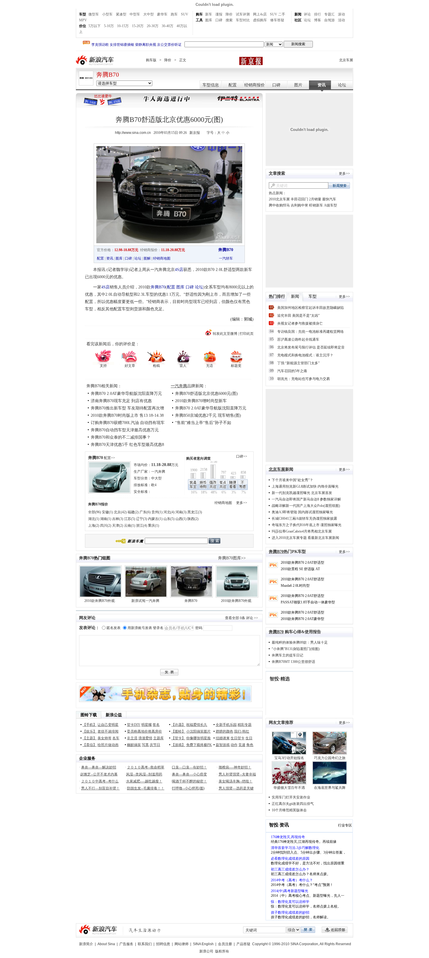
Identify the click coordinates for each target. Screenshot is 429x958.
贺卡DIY (133, 725)
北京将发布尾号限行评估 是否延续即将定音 (311, 347)
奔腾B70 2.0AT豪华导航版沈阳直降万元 (126, 393)
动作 (234, 745)
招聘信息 (163, 944)
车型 (82, 14)
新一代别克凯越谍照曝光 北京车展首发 (302, 493)
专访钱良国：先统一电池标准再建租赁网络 (310, 332)
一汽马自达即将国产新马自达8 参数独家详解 (306, 499)
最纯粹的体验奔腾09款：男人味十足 (300, 642)
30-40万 (167, 26)
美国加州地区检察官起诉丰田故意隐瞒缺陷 (310, 308)
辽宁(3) (141, 519)
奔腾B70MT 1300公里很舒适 (293, 662)
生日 (248, 738)
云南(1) (129, 525)
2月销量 (315, 199)
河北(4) (169, 512)
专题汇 (329, 14)
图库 (208, 20)
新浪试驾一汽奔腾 (145, 601)
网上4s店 (260, 14)
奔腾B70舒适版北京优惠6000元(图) (206, 393)
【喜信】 (90, 745)
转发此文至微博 (225, 334)
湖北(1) (93, 519)
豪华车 (162, 14)
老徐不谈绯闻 (107, 731)
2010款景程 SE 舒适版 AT (300, 569)
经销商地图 (161, 258)
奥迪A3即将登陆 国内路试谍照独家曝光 (302, 512)
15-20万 (138, 26)
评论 (307, 14)
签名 (156, 725)
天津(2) (117, 525)
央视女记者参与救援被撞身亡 (300, 323)
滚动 (341, 14)
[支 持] (103, 356)
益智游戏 (223, 745)
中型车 (135, 14)
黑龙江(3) (194, 512)
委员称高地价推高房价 (144, 731)
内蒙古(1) (155, 519)
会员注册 (225, 944)
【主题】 (90, 738)
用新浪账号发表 (140, 628)
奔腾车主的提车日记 (287, 655)
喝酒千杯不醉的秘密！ (189, 781)
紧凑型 (121, 14)
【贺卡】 (178, 738)
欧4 (153, 485)
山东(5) (169, 519)
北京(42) (120, 512)
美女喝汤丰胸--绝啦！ (235, 781)
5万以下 (94, 26)
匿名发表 (114, 628)
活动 (341, 20)
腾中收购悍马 (279, 205)
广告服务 (126, 944)
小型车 (107, 14)
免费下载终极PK (199, 745)
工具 (199, 20)
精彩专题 (245, 725)
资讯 (322, 85)
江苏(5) (129, 519)
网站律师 (182, 944)
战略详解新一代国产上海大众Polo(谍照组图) (306, 506)
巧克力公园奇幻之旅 (330, 758)
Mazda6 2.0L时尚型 (295, 586)
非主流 (132, 738)
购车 (199, 14)
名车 (115, 738)
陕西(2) (192, 519)
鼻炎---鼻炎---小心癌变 (189, 774)
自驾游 (329, 20)
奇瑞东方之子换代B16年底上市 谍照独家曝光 (306, 525)
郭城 (248, 319)
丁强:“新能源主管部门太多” (298, 363)
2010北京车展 (279, 199)
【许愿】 (178, 725)
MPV (83, 20)
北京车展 (346, 60)
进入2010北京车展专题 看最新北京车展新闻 (305, 538)
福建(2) (133, 512)
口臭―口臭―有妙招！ (189, 767)
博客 (317, 20)
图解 (147, 258)
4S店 (179, 269)
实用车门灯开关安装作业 (291, 797)
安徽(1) (107, 512)
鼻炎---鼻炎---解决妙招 (98, 767)
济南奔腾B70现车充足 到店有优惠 (121, 401)
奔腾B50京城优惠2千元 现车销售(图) (208, 415)
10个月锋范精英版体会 (289, 810)
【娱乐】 (90, 731)
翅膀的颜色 (224, 731)
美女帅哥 (104, 738)
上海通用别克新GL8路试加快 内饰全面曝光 (305, 486)
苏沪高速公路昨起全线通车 (298, 339)
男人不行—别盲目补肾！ (100, 788)
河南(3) (180, 512)
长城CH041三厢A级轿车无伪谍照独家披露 (304, 518)
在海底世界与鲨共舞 (330, 788)
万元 (164, 465)
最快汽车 (329, 199)
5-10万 (109, 26)
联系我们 (145, 944)
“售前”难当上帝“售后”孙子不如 (203, 423)
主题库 (158, 738)
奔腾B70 (107, 74)
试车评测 (243, 14)
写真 (145, 745)
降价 (229, 14)
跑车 (174, 14)
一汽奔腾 (179, 386)
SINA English (203, 944)
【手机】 (90, 725)
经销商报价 (254, 85)
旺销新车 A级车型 (323, 205)
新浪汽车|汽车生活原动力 (144, 930)
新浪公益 (114, 715)
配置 (233, 85)
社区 (297, 20)
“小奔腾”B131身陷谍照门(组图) (296, 649)
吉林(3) (117, 519)
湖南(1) (105, 519)
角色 (249, 745)
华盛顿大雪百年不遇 (289, 788)
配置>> (109, 458)
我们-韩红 (241, 731)
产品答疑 (243, 944)
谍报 (218, 14)
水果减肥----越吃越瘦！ (144, 781)
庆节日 (155, 745)
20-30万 (152, 26)
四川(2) (105, 525)
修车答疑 (277, 20)
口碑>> (241, 456)
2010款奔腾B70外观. (100, 601)
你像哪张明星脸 (198, 738)
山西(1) (180, 519)
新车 (208, 14)
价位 (82, 26)
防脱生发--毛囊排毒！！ (145, 788)
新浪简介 (86, 944)
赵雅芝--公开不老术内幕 (99, 774)
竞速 (241, 745)
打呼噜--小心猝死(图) (188, 788)
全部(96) (94, 512)
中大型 (156, 478)
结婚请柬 (223, 738)
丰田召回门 (299, 199)
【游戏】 (178, 745)
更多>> (241, 503)
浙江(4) (141, 525)
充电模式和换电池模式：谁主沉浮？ (305, 355)
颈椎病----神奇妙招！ (235, 767)
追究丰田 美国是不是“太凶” (298, 316)
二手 (281, 14)
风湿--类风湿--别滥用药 (144, 774)
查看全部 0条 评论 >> (241, 618)
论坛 (307, 20)
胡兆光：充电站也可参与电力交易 (303, 379)
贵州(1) (157, 512)
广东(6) (145, 512)
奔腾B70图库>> (232, 558)
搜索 (229, 20)
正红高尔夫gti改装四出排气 (293, 804)
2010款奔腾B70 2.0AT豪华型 (302, 619)
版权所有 (222, 951)
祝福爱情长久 (196, 725)
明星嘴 (146, 725)
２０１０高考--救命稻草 (145, 767)
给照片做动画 (107, 745)
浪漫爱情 (145, 738)
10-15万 (123, 26)
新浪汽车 (95, 60)
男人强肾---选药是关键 (236, 788)
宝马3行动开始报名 (289, 758)
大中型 (148, 14)
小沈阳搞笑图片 (198, 731)
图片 (298, 85)
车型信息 (211, 85)
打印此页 (247, 334)
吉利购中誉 (299, 205)
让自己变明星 (107, 725)
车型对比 (243, 20)
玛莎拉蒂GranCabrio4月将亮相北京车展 (302, 531)
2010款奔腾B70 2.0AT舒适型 (302, 563)
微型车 (93, 14)
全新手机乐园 (226, 725)
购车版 (151, 60)
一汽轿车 (226, 258)
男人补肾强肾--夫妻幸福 (237, 774)
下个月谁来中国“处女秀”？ (292, 480)
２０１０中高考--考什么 (99, 781)
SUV (184, 14)
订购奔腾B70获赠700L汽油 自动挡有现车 (128, 423)
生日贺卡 (238, 738)
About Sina (106, 944)
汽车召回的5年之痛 (292, 371)
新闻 (297, 14)
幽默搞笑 (134, 745)
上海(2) (93, 525)
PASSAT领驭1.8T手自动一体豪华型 (308, 602)
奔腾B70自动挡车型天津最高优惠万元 (125, 430)
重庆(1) (153, 525)
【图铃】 (178, 731)
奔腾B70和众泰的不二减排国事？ (121, 437)
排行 (317, 14)
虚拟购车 (260, 20)
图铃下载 (89, 715)
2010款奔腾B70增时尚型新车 (201, 401)
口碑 (218, 20)
